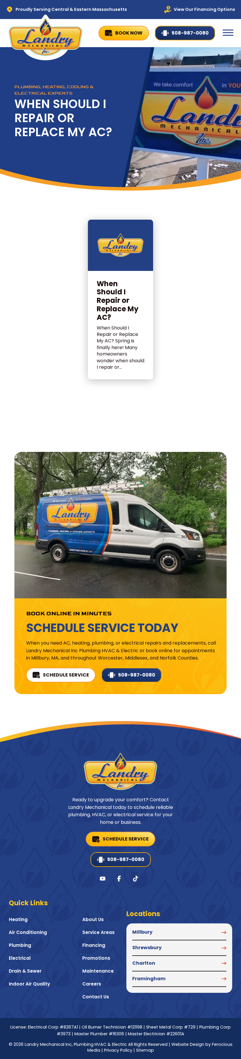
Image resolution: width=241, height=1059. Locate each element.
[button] (228, 33)
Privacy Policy (118, 1050)
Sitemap (145, 1050)
